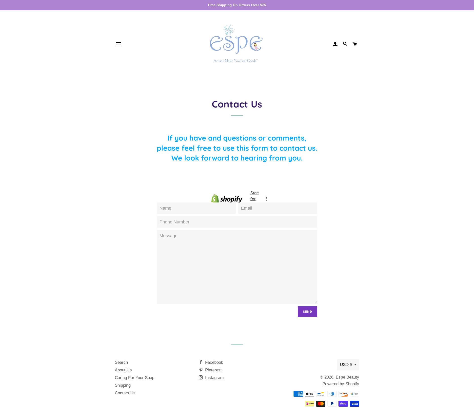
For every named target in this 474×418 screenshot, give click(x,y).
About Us (123, 370)
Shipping (123, 385)
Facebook (213, 362)
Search (121, 362)
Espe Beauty (347, 377)
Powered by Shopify (340, 384)
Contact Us (125, 393)
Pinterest (213, 370)
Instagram (214, 377)
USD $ (346, 364)
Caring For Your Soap (134, 377)
